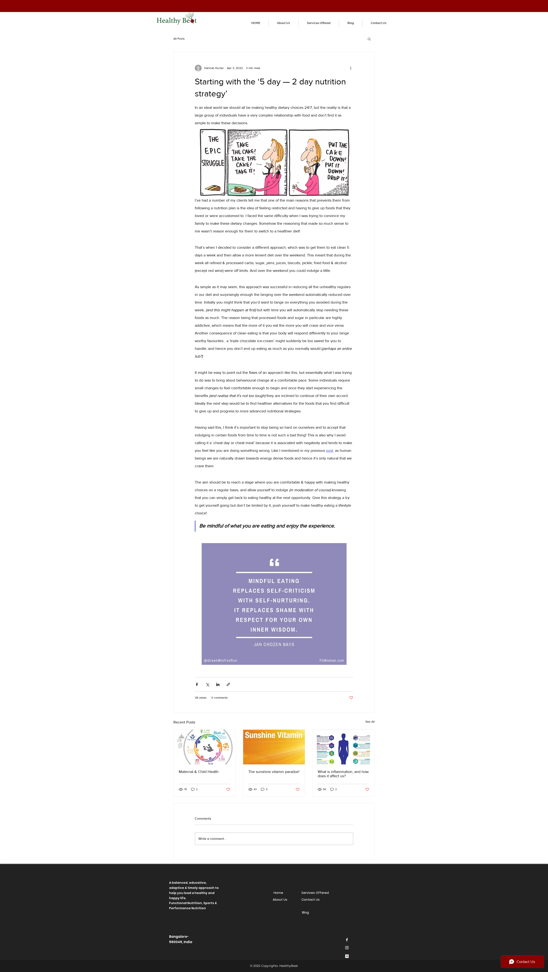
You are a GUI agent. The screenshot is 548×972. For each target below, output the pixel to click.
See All (370, 721)
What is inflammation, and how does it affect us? (343, 774)
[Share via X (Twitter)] (207, 684)
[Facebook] (347, 940)
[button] (333, 5)
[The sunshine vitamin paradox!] (274, 747)
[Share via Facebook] (197, 684)
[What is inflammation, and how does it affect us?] (343, 747)
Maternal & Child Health (199, 772)
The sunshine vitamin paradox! (273, 772)
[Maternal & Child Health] (204, 747)
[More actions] (350, 68)
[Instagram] (347, 947)
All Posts (179, 38)
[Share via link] (228, 684)
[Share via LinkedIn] (218, 684)
